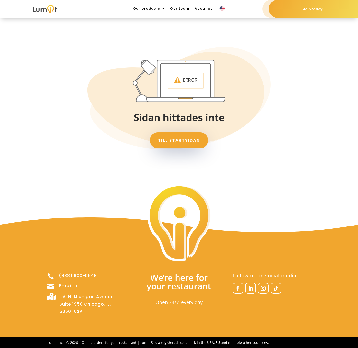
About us (204, 9)
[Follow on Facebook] (238, 288)
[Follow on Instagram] (263, 288)
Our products (146, 9)
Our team (179, 9)
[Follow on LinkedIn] (250, 288)
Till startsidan (179, 140)
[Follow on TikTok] (276, 288)
